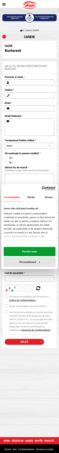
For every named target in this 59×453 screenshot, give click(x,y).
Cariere (28, 30)
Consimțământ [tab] (12, 197)
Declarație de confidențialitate (35, 329)
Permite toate (29, 251)
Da (10, 157)
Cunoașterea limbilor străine (20, 140)
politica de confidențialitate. (22, 300)
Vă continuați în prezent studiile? (23, 153)
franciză (49, 441)
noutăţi (39, 441)
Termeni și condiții (44, 449)
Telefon (9, 89)
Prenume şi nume (15, 76)
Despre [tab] (49, 197)
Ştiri (15, 449)
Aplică (24, 342)
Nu (10, 162)
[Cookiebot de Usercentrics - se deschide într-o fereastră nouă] (42, 188)
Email (8, 102)
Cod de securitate (15, 272)
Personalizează (27, 261)
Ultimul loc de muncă (27, 169)
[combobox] (29, 146)
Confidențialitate (26, 449)
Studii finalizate (14, 115)
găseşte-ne (17, 441)
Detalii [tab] (31, 197)
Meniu (7, 441)
